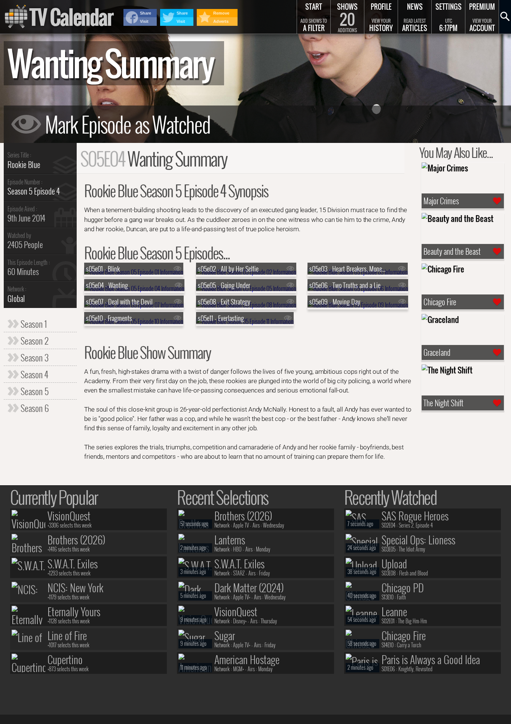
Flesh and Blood (413, 573)
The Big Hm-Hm (412, 621)
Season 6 (34, 408)
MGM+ (238, 669)
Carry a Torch (409, 645)
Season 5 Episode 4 (33, 191)
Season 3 (34, 357)
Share (145, 13)
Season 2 (34, 340)
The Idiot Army (412, 549)
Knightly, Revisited (415, 669)
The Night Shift (443, 403)
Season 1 (33, 323)
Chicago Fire (439, 302)
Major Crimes (441, 201)
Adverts (221, 21)
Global (16, 298)
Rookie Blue (23, 164)
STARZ (239, 573)
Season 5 (34, 391)
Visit (144, 21)
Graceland (436, 352)
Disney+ (240, 621)
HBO (237, 549)
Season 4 (33, 374)
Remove (221, 13)
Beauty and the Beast (452, 251)
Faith (401, 597)
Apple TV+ (241, 597)
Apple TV (241, 525)
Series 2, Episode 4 (416, 525)
